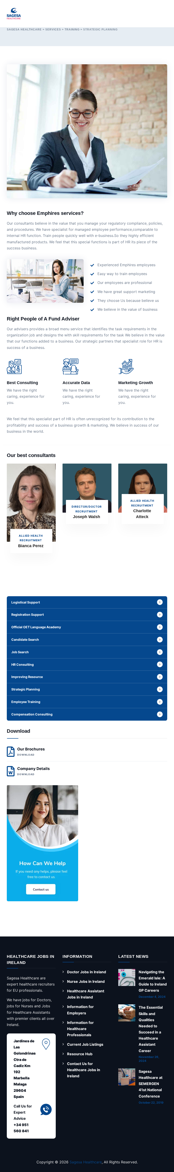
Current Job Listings (85, 1044)
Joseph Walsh (86, 516)
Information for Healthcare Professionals (80, 1028)
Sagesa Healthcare (86, 1162)
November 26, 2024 (149, 1059)
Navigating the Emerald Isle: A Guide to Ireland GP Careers (153, 981)
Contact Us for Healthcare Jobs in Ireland (83, 1069)
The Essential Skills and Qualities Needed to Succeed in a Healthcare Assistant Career (151, 1029)
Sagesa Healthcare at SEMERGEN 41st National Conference (150, 1083)
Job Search (20, 652)
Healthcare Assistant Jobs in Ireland (85, 994)
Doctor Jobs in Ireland (86, 972)
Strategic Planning (25, 689)
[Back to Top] (162, 1154)
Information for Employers (80, 1009)
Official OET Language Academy (36, 627)
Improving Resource (27, 677)
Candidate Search (25, 639)
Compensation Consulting (32, 714)
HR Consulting (22, 664)
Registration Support (27, 614)
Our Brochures (31, 751)
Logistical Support (25, 602)
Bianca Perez (31, 546)
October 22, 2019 (151, 1102)
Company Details (33, 771)
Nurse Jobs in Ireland (86, 981)
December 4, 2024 (152, 996)
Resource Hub (79, 1054)
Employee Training (25, 702)
